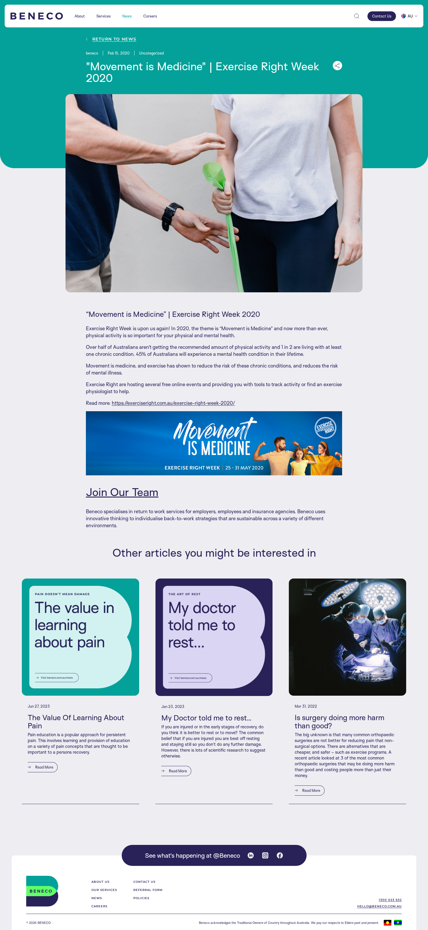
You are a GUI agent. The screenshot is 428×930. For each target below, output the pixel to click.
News (127, 16)
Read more (43, 767)
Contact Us (144, 881)
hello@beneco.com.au (379, 906)
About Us (100, 881)
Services (103, 16)
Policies (141, 898)
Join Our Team (122, 492)
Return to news (114, 39)
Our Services (104, 890)
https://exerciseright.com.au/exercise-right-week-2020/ (173, 403)
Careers (150, 16)
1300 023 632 (390, 899)
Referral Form (148, 890)
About (80, 16)
